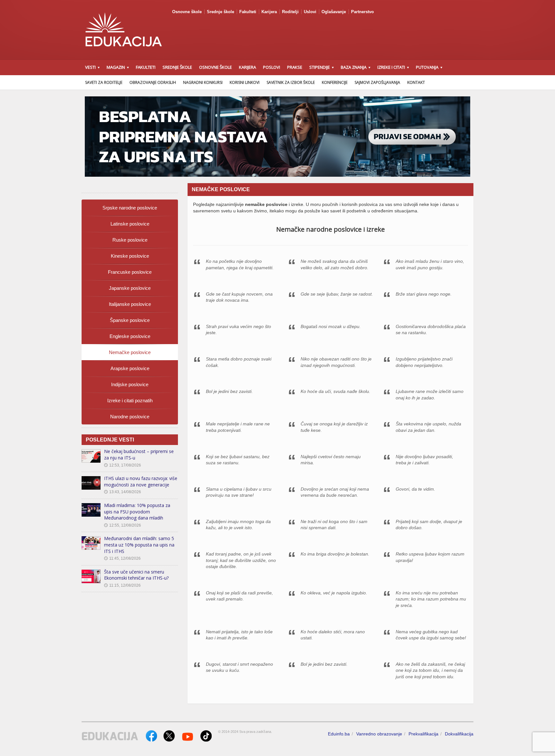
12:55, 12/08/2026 (122, 525)
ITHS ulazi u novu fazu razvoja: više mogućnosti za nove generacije (140, 481)
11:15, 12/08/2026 (122, 585)
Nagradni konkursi (203, 82)
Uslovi (310, 11)
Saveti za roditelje (103, 82)
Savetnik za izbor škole (291, 82)
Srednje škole (220, 11)
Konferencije (335, 82)
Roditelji (290, 11)
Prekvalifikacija (423, 733)
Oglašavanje (334, 11)
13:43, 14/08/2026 (122, 492)
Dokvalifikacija (459, 733)
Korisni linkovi (245, 82)
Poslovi (271, 67)
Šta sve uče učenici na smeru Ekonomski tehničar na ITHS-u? (136, 575)
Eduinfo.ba (339, 733)
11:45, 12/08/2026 (122, 558)
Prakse (294, 67)
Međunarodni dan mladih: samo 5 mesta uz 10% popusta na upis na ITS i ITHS (139, 544)
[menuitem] (130, 208)
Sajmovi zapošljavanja (377, 82)
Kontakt (416, 82)
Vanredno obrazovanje (379, 733)
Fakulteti (247, 11)
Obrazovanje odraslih (152, 82)
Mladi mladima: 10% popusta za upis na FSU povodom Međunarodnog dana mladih (137, 511)
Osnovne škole (187, 11)
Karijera (269, 11)
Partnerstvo (362, 11)
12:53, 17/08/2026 (122, 465)
